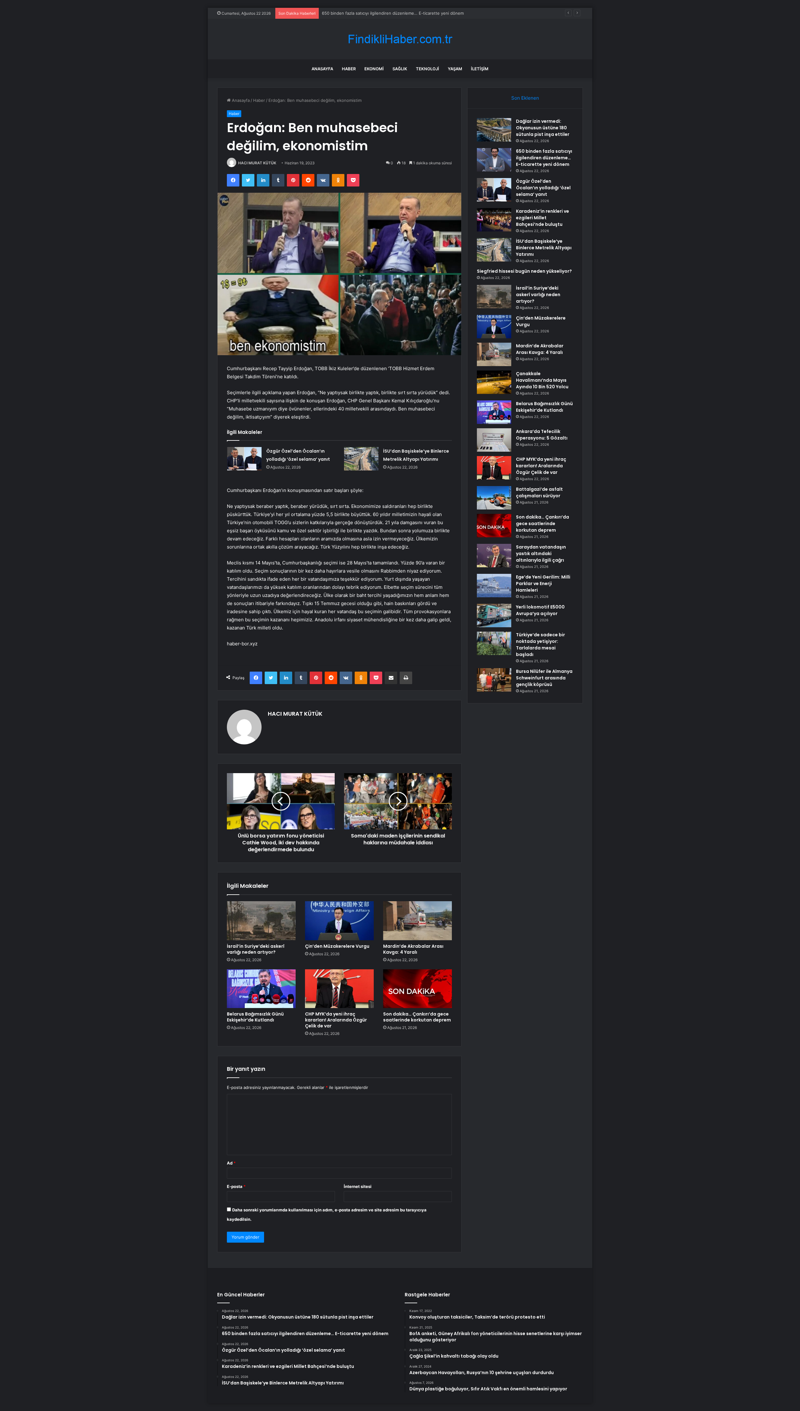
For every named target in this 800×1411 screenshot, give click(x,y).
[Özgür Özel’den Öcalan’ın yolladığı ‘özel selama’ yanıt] (244, 458)
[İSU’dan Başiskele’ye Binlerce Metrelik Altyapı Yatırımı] (361, 458)
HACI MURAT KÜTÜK (257, 163)
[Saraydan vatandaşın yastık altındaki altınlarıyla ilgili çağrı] (494, 555)
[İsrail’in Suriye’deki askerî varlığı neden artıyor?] (261, 920)
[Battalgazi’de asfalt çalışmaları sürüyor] (494, 497)
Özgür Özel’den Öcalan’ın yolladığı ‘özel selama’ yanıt (372, 13)
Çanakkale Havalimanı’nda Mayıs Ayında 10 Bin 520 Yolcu (542, 380)
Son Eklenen (525, 98)
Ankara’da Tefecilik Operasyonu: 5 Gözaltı (542, 434)
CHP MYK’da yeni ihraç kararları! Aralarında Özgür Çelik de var (336, 1020)
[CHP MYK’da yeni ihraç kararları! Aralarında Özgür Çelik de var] (339, 988)
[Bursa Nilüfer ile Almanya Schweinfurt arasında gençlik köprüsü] (494, 680)
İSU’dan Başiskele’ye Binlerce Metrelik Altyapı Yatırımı (544, 247)
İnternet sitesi (358, 1186)
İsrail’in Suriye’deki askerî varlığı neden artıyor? (255, 949)
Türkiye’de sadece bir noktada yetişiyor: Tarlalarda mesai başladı (540, 645)
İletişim (479, 68)
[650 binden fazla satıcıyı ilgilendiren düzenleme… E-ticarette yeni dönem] (494, 159)
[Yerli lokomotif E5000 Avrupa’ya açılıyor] (494, 615)
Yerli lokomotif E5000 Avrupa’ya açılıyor (540, 610)
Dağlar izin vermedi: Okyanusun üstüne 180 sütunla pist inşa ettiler (542, 127)
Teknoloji (427, 68)
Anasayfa (322, 68)
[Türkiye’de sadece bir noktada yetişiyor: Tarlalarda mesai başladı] (494, 643)
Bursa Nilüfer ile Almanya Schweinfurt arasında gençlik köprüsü (544, 678)
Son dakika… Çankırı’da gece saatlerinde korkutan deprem (417, 1017)
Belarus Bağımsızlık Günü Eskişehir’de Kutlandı (255, 1017)
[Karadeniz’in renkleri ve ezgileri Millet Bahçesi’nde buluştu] (494, 219)
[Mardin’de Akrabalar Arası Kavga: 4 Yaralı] (417, 920)
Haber (349, 68)
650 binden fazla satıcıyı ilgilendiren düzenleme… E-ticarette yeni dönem (544, 157)
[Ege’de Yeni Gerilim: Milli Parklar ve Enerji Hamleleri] (494, 585)
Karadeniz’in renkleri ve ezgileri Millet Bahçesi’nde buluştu (542, 217)
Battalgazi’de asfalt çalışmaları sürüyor (539, 492)
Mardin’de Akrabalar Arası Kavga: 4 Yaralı (413, 949)
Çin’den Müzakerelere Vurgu (337, 946)
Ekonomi (374, 68)
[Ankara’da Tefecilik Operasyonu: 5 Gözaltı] (494, 440)
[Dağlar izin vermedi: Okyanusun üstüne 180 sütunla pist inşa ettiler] (494, 130)
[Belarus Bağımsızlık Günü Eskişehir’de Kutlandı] (261, 988)
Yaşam (455, 68)
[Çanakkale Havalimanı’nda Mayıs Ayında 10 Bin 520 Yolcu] (494, 382)
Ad (231, 1162)
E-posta (236, 1186)
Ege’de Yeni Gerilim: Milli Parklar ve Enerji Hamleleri (543, 583)
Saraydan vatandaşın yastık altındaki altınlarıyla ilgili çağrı (541, 553)
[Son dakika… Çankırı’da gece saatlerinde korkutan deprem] (417, 988)
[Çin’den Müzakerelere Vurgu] (339, 920)
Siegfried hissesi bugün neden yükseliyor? (524, 271)
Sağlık (399, 68)
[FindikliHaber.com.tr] (400, 39)
